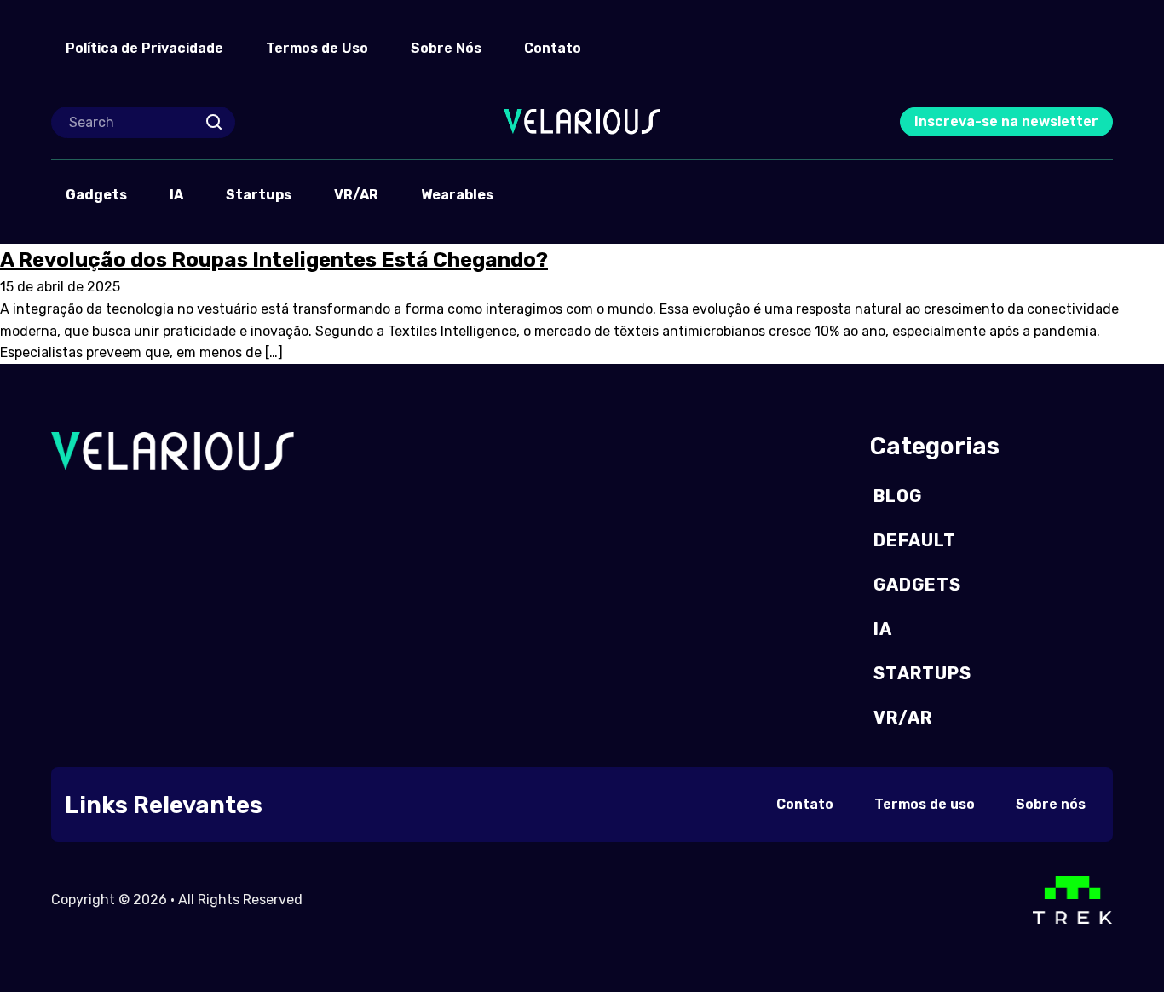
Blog (897, 496)
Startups (258, 195)
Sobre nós (1051, 804)
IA (176, 195)
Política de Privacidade (144, 48)
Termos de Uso (317, 48)
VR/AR (356, 195)
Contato (552, 48)
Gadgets (96, 195)
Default (914, 540)
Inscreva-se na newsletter (1006, 121)
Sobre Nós (446, 48)
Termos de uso (924, 804)
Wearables (457, 195)
